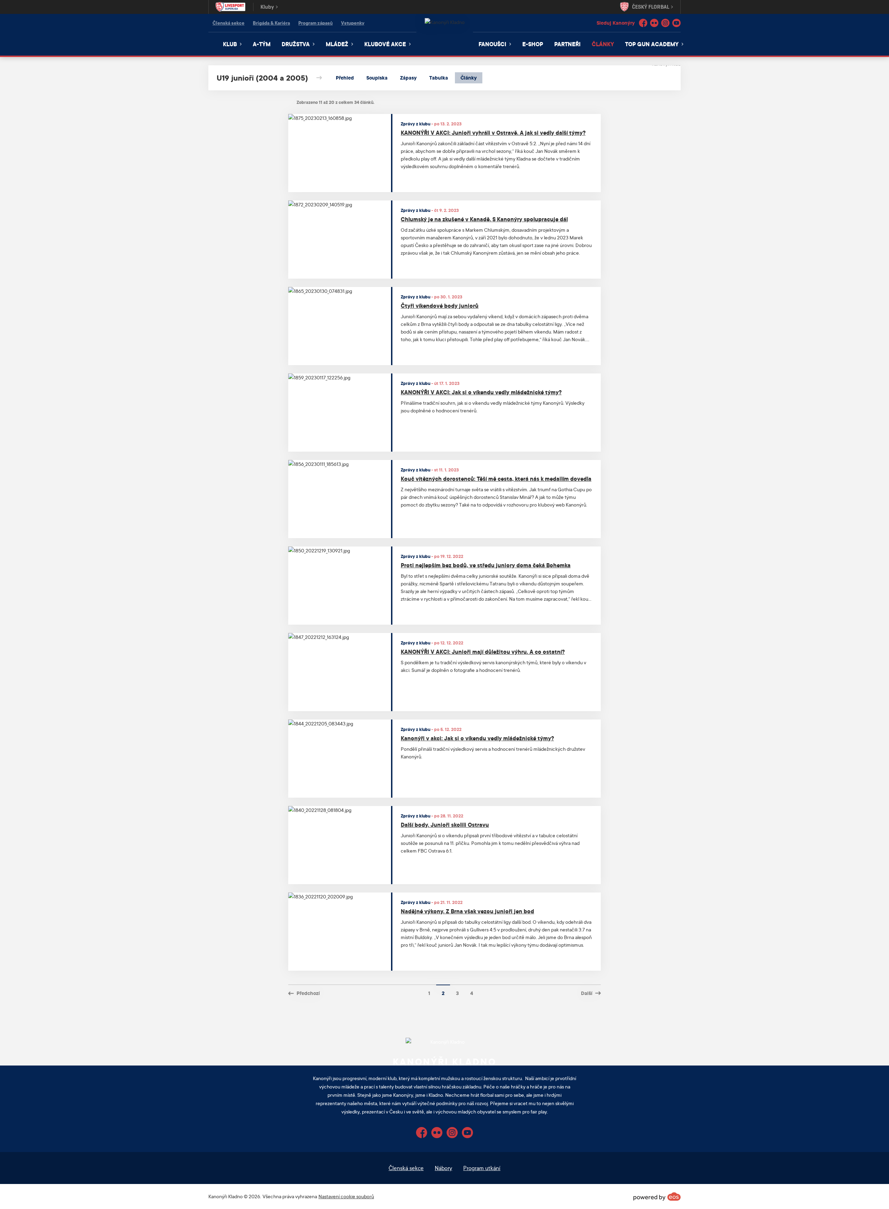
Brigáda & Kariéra (271, 22)
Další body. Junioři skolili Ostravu (445, 825)
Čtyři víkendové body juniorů (440, 306)
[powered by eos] (657, 1196)
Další (586, 993)
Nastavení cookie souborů (346, 1196)
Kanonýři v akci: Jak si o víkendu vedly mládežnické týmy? (477, 738)
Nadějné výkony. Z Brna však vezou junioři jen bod (467, 911)
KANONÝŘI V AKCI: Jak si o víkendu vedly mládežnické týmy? (481, 392)
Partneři (567, 44)
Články (603, 44)
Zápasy (408, 77)
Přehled (345, 77)
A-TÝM (262, 44)
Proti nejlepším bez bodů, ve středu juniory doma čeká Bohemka (486, 565)
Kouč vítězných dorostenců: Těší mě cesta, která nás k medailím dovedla (496, 479)
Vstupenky (352, 22)
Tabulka (438, 77)
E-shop (532, 44)
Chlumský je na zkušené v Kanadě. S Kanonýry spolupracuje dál (484, 219)
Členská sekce (228, 22)
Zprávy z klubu (415, 124)
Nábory (443, 1168)
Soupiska (377, 77)
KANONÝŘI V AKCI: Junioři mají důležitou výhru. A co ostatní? (483, 652)
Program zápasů (315, 22)
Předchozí (308, 993)
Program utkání (481, 1168)
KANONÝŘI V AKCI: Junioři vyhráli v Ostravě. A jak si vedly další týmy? (493, 133)
